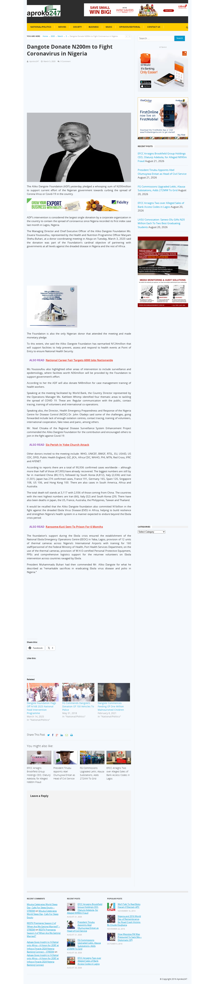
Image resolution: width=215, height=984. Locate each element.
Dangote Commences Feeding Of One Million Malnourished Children (111, 706)
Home (45, 36)
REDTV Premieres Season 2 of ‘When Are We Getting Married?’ (43, 933)
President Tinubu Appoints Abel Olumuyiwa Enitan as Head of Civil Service (83, 927)
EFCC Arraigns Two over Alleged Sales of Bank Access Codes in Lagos (89, 961)
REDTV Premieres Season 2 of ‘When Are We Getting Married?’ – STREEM (43, 926)
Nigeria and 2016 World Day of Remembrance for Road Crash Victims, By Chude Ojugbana (124, 921)
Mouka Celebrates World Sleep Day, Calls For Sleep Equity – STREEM (42, 907)
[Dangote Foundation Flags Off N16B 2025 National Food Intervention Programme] (43, 692)
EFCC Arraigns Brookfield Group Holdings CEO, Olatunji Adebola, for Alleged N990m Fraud (162, 157)
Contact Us (153, 26)
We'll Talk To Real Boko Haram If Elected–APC (129, 906)
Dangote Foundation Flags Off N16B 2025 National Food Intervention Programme (41, 708)
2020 (53, 36)
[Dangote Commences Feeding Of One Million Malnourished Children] (114, 692)
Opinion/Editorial (129, 26)
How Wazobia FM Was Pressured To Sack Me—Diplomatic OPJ (130, 937)
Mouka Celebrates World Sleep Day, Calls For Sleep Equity (42, 914)
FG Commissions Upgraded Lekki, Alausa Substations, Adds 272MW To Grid (84, 944)
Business (94, 26)
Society (77, 26)
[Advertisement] (79, 89)
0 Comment (65, 61)
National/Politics (40, 26)
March (60, 36)
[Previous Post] (126, 36)
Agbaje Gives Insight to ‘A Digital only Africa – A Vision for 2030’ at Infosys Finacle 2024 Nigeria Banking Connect (43, 960)
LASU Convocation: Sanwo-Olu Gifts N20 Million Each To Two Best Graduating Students (161, 223)
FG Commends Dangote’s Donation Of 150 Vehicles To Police (78, 706)
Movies (62, 26)
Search (179, 38)
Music (109, 26)
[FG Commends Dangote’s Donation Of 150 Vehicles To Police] (78, 692)
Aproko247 (182, 979)
